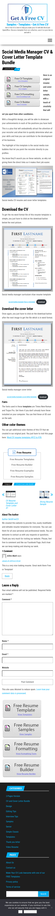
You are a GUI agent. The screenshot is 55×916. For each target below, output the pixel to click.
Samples (9, 821)
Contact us (10, 867)
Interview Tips (12, 816)
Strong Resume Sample (46, 503)
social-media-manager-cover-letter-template (22, 397)
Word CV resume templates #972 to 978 (24, 437)
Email (5, 654)
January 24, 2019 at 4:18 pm (11, 561)
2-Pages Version (13, 796)
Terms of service (13, 887)
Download (41, 302)
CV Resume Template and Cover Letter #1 (11, 504)
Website (5, 667)
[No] (51, 907)
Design (9, 806)
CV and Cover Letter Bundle (24, 484)
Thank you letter (13, 842)
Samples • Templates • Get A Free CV (27, 24)
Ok (20, 912)
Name (5, 641)
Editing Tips (11, 811)
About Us (10, 862)
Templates (10, 837)
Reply (7, 576)
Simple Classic (12, 831)
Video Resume (12, 847)
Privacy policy (12, 881)
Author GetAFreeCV (10, 519)
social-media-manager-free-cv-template (22, 302)
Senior (8, 826)
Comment (7, 599)
